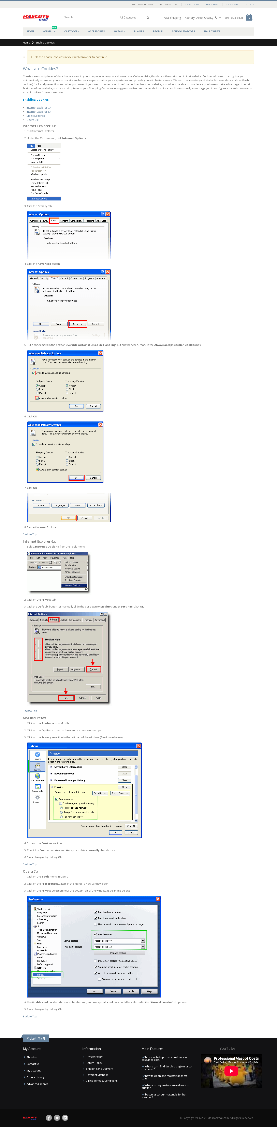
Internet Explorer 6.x (39, 111)
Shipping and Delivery (99, 1068)
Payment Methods (97, 1075)
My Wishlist (232, 4)
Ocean (118, 31)
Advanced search (37, 1084)
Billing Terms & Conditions (102, 1080)
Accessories (96, 31)
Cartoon (70, 31)
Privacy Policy (94, 1056)
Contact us (33, 1064)
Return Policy (94, 1063)
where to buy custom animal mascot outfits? (165, 1086)
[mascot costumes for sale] (36, 18)
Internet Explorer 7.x (39, 107)
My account (34, 1070)
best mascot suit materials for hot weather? (164, 1096)
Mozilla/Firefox (36, 116)
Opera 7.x (33, 120)
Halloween (212, 31)
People (158, 31)
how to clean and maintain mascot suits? (164, 1077)
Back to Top (30, 534)
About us (32, 1057)
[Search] (148, 18)
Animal (50, 30)
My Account (192, 4)
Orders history (35, 1077)
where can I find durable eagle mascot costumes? (167, 1068)
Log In (250, 4)
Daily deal (212, 4)
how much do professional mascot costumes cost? (165, 1058)
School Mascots (183, 31)
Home (26, 42)
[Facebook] (49, 1118)
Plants (139, 31)
